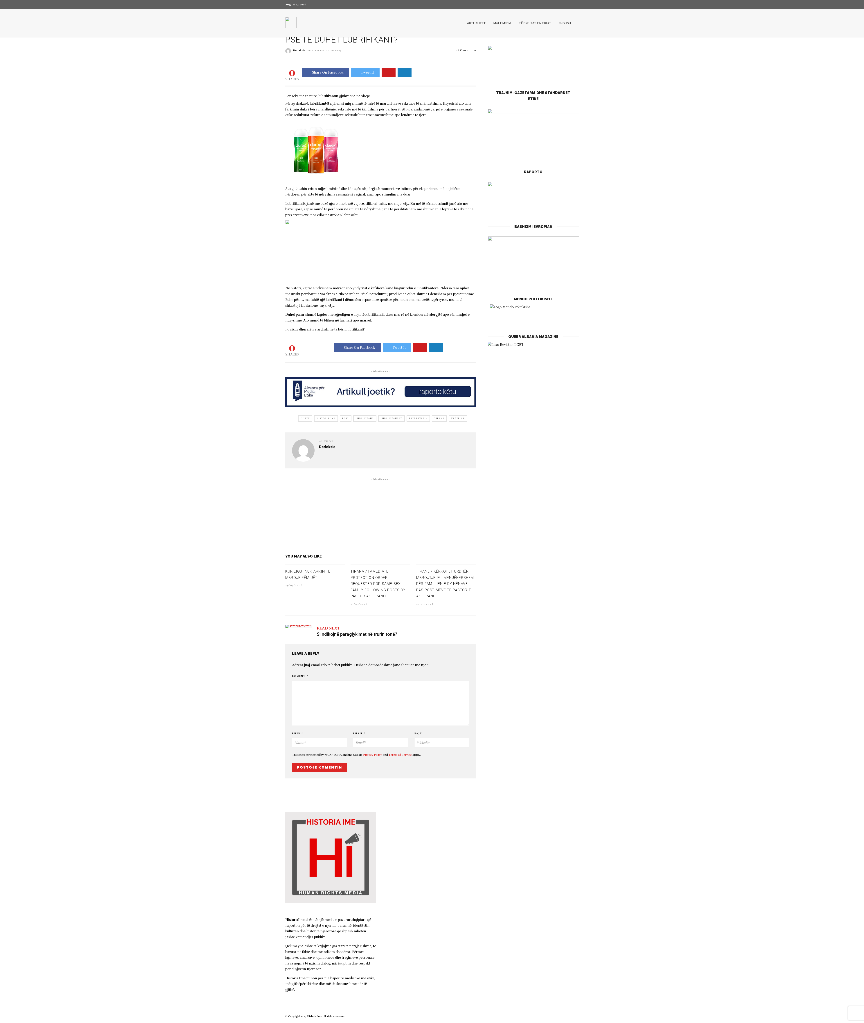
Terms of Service (400, 755)
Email (359, 733)
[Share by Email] (405, 72)
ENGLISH (565, 23)
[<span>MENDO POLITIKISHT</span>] (533, 314)
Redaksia (299, 50)
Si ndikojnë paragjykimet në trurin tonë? (357, 634)
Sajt (418, 733)
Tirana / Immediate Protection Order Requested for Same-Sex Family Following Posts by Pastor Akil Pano (378, 583)
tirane (439, 418)
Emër (297, 733)
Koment (300, 676)
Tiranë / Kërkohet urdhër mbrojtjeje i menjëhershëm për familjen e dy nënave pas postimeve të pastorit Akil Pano (445, 583)
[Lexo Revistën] (506, 345)
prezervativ (418, 418)
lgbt (345, 418)
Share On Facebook (327, 72)
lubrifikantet (391, 418)
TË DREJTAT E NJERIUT (535, 23)
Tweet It (367, 72)
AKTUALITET (476, 23)
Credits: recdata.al (358, 1016)
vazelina (458, 418)
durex (305, 418)
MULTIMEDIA (502, 23)
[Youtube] (569, 4)
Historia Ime (326, 418)
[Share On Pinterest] (389, 72)
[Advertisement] (380, 514)
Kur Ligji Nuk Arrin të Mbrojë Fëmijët (422, 825)
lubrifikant (365, 418)
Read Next (328, 628)
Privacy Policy (372, 755)
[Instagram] (577, 4)
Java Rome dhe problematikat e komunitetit (428, 894)
